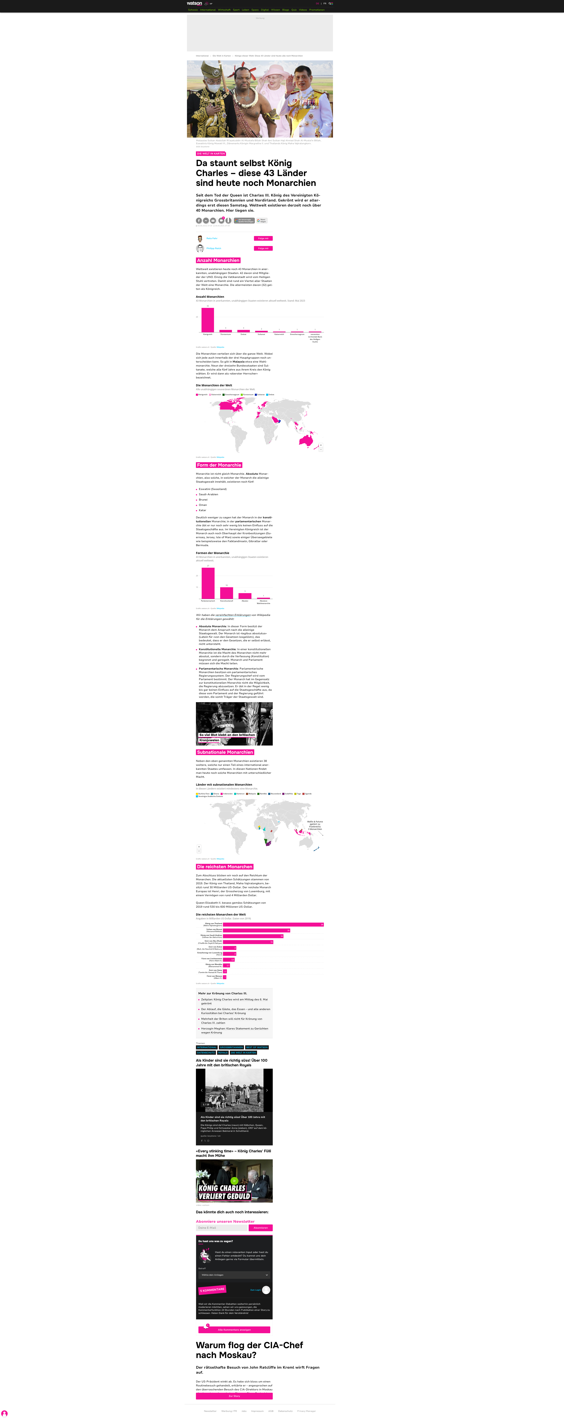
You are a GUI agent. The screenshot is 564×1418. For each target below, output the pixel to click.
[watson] (194, 3)
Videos (303, 9)
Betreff (202, 1268)
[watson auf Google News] (262, 221)
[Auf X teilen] (205, 1141)
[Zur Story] (260, 1370)
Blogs (285, 9)
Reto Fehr (212, 238)
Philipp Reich (214, 248)
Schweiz (193, 9)
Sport (236, 9)
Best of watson (257, 1047)
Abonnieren (261, 1227)
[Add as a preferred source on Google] (244, 221)
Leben (245, 9)
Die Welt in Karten (222, 56)
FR (324, 3)
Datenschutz (206, 1052)
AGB (270, 1411)
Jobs (244, 1411)
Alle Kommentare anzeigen (234, 1329)
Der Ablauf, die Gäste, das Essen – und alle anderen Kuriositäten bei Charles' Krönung (235, 1011)
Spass (255, 9)
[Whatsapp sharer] (208, 1141)
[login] (4, 1413)
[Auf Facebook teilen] (199, 221)
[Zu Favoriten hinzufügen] (228, 221)
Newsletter (210, 1411)
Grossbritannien (231, 1047)
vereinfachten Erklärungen (233, 615)
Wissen (275, 9)
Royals (223, 1052)
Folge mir (263, 238)
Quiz (294, 9)
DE (317, 3)
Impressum (257, 1411)
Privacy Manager (306, 1411)
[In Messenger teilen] (206, 221)
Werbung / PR (229, 1411)
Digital (265, 9)
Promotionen (317, 9)
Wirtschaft (224, 9)
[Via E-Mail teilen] (213, 221)
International (208, 9)
